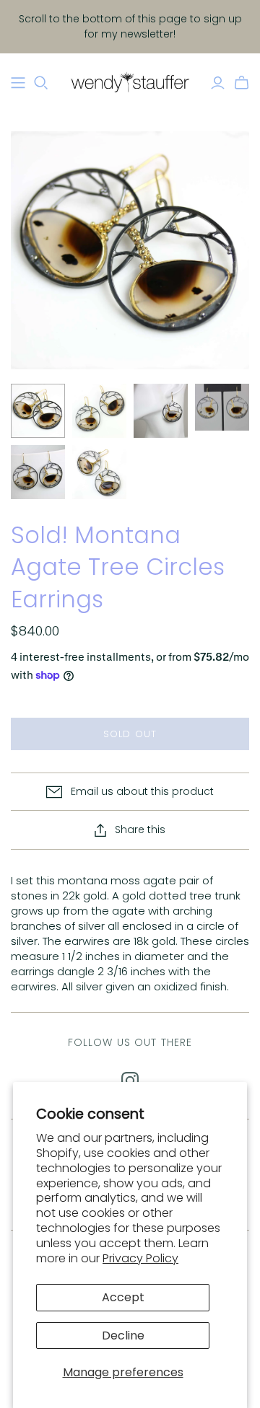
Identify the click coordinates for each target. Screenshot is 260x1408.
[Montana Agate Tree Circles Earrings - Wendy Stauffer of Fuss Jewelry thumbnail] (38, 411)
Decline (123, 1335)
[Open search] (41, 83)
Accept (123, 1297)
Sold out (129, 734)
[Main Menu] (18, 83)
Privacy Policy (140, 1258)
